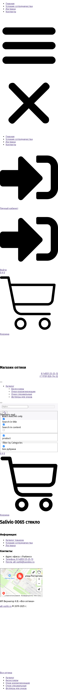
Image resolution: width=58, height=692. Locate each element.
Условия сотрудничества (19, 6)
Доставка (11, 9)
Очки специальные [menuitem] (16, 685)
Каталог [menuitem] (10, 677)
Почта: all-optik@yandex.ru (20, 562)
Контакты (11, 11)
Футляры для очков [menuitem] (16, 688)
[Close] (1, 402)
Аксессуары (17, 389)
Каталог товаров (15, 540)
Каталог (10, 386)
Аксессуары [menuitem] (12, 680)
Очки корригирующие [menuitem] (18, 683)
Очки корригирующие (23, 391)
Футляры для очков (21, 397)
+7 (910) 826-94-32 (48, 376)
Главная (10, 3)
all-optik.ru (6, 606)
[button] (29, 74)
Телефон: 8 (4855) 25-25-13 (19, 559)
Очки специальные (21, 394)
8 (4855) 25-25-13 (49, 373)
